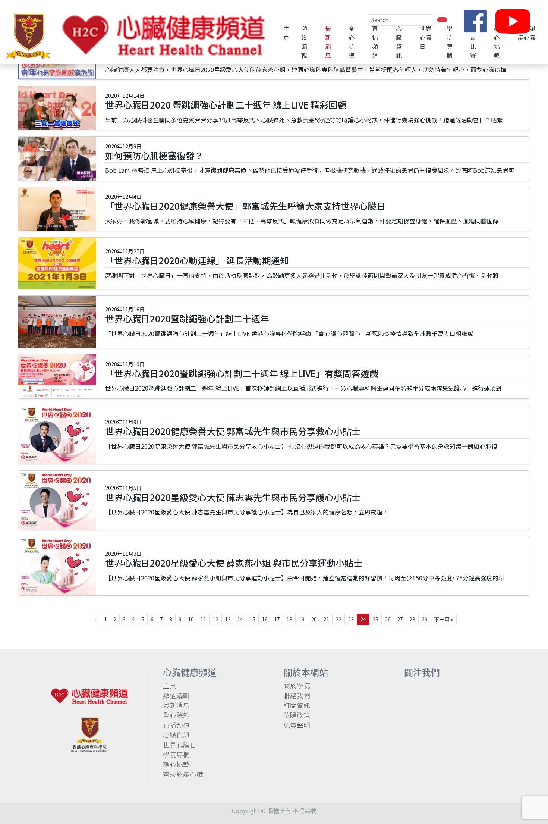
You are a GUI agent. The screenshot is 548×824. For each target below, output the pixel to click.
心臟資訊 (399, 42)
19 (302, 619)
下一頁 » (443, 619)
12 (215, 619)
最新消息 (328, 42)
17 (277, 619)
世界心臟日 (179, 744)
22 (338, 619)
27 (400, 619)
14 (240, 619)
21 (326, 619)
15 (252, 619)
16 (265, 619)
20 (314, 619)
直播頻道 (375, 42)
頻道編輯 (304, 42)
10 (191, 619)
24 (363, 619)
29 (425, 619)
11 (203, 619)
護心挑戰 (497, 42)
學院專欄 (450, 42)
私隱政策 (296, 715)
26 (388, 619)
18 (289, 619)
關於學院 (296, 685)
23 (351, 619)
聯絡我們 (296, 695)
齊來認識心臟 (183, 774)
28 (412, 619)
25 (375, 619)
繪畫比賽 (473, 42)
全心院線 (352, 42)
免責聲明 (296, 725)
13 (228, 619)
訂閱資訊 (296, 705)
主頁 (286, 33)
